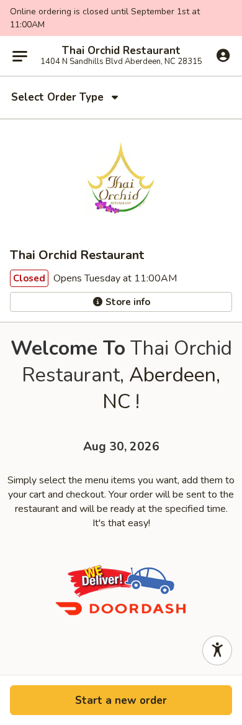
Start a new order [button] (121, 700)
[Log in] (223, 55)
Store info (126, 302)
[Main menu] (20, 56)
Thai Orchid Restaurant (121, 51)
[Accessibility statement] (217, 650)
